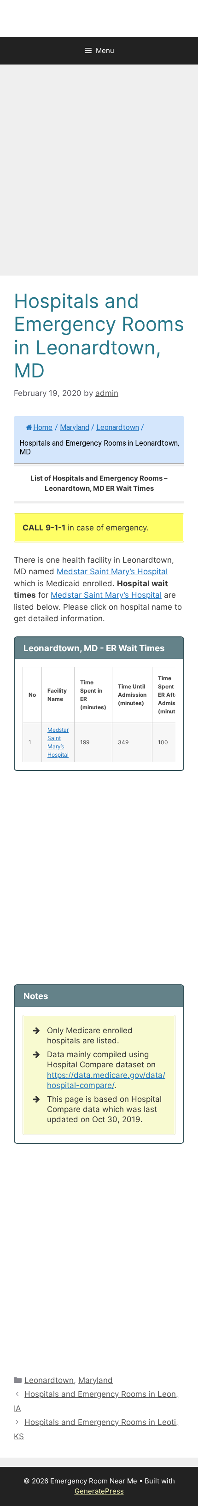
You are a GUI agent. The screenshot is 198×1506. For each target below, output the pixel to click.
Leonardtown (117, 427)
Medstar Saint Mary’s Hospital (112, 571)
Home (42, 427)
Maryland (74, 427)
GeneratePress (99, 1491)
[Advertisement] (99, 173)
